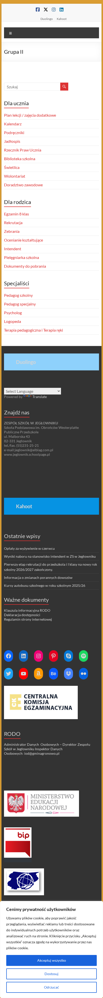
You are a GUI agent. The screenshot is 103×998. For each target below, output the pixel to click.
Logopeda (12, 321)
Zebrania (12, 231)
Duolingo (46, 18)
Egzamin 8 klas (16, 213)
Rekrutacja (13, 222)
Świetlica (12, 167)
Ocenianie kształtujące (23, 240)
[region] (51, 949)
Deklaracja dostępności (22, 615)
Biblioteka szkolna (19, 158)
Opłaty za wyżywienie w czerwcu (29, 548)
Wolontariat (14, 176)
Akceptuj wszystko (51, 960)
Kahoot (61, 18)
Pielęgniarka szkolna (21, 257)
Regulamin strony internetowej (28, 619)
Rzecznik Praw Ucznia (22, 150)
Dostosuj (51, 974)
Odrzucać (51, 987)
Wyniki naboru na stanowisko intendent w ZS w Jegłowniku (50, 556)
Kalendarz (13, 123)
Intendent (12, 248)
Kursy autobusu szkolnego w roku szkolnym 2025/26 (44, 585)
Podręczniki (14, 132)
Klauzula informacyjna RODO (27, 610)
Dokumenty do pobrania (25, 266)
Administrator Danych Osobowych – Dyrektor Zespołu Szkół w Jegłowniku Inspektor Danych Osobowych (47, 748)
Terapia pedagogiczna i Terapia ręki (33, 330)
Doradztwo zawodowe (23, 184)
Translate (39, 397)
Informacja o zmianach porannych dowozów (38, 577)
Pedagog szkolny (18, 295)
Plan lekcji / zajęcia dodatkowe (30, 115)
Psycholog (13, 312)
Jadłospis (12, 141)
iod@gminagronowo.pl (42, 753)
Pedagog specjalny (20, 303)
